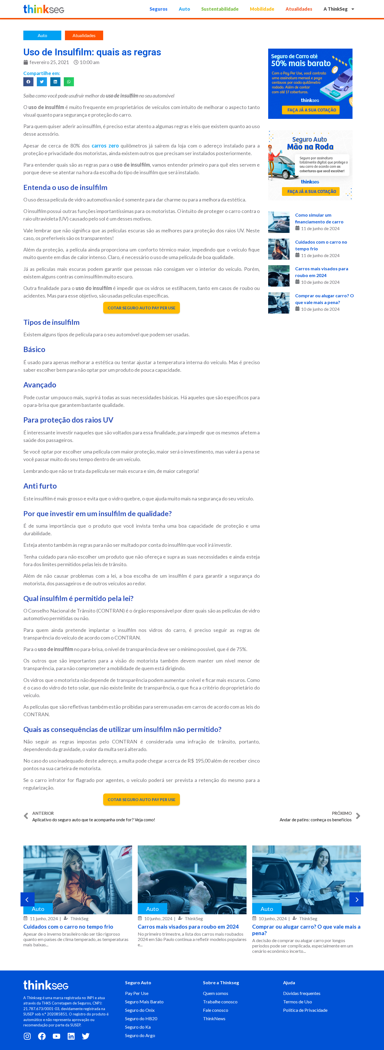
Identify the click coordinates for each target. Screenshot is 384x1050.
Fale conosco (215, 1010)
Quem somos (215, 993)
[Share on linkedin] (55, 81)
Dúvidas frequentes (301, 993)
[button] (28, 899)
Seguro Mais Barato (144, 1001)
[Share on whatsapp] (69, 81)
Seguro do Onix (140, 1010)
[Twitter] (86, 1036)
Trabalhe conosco (220, 1001)
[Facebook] (42, 1036)
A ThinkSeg (336, 9)
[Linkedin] (71, 1036)
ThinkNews (214, 1018)
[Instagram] (27, 1036)
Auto (184, 9)
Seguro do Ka (138, 1026)
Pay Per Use (136, 993)
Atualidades (299, 9)
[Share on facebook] (28, 81)
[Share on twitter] (42, 81)
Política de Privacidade (305, 1010)
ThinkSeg (79, 918)
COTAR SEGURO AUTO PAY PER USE (141, 307)
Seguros (159, 9)
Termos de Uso (297, 1001)
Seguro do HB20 (141, 1018)
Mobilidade (262, 9)
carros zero (105, 145)
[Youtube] (56, 1036)
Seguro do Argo (140, 1035)
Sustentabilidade (220, 9)
